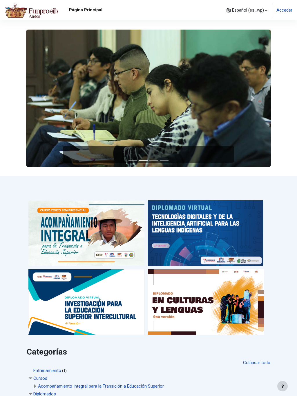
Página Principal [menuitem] (85, 9)
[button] (246, 10)
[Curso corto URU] (86, 232)
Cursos (40, 378)
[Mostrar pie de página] (282, 386)
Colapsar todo (256, 362)
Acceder (284, 10)
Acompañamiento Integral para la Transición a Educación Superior (101, 386)
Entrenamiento (47, 370)
